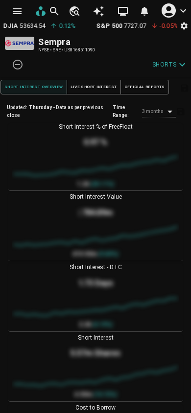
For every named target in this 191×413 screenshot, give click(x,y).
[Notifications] (144, 11)
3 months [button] (153, 111)
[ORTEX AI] (99, 11)
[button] (74, 11)
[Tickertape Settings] (184, 26)
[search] (54, 11)
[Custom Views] (123, 11)
